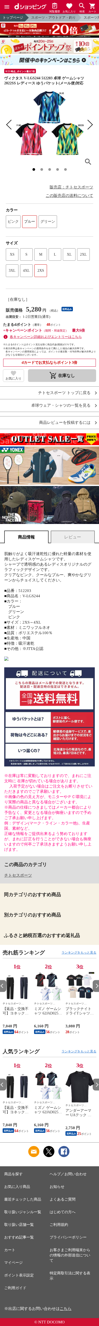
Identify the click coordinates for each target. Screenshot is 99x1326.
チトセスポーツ (18, 875)
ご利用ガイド (15, 1288)
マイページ (13, 1263)
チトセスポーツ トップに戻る (64, 393)
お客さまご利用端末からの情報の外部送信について (70, 1255)
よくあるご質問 (63, 1199)
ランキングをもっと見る (79, 952)
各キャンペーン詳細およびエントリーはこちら (46, 337)
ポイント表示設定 (19, 1275)
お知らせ (57, 1187)
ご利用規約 (59, 1225)
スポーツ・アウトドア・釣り (53, 18)
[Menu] (7, 7)
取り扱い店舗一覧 (19, 1225)
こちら (66, 1308)
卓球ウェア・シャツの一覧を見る (61, 405)
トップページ (13, 18)
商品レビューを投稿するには (65, 423)
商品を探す (13, 1174)
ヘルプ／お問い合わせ (68, 1174)
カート (9, 1250)
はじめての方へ (63, 1212)
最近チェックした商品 (22, 1199)
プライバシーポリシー (68, 1237)
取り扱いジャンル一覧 (22, 1212)
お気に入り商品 (17, 1187)
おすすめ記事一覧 (19, 1237)
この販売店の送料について (69, 195)
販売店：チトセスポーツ (71, 187)
